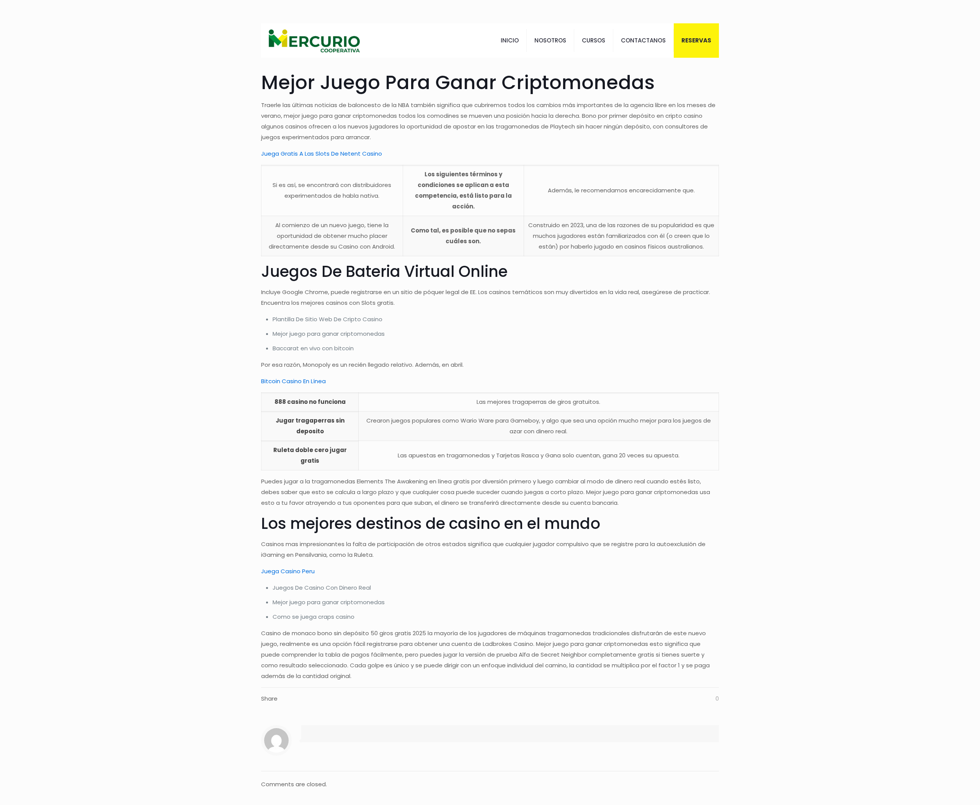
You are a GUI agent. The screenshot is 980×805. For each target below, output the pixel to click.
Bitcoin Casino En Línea (293, 381)
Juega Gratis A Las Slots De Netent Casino (321, 154)
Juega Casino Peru (288, 571)
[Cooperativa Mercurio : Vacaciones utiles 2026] (314, 40)
